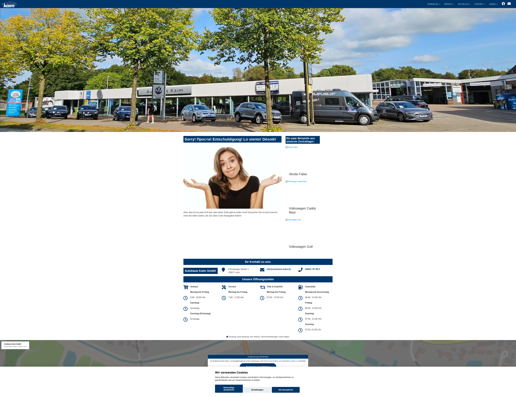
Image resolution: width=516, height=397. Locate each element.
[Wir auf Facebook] (503, 4)
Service (448, 4)
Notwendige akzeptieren (228, 389)
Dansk (492, 4)
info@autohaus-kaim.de (279, 269)
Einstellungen (257, 390)
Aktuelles (463, 4)
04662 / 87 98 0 (312, 269)
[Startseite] (9, 4)
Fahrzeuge (432, 4)
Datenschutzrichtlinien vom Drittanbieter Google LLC (281, 361)
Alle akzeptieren (285, 390)
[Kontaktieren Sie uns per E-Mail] (509, 4)
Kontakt (479, 4)
